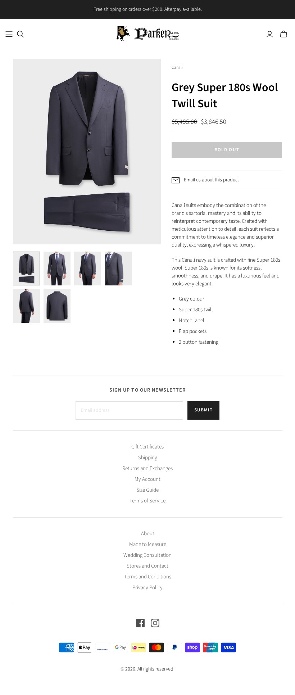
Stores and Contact (147, 566)
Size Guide (147, 490)
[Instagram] (155, 623)
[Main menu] (9, 34)
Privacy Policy (147, 587)
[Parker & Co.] (147, 33)
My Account (147, 479)
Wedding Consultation (147, 555)
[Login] (269, 34)
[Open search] (20, 34)
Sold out (227, 149)
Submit (203, 410)
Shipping (147, 457)
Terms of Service (147, 501)
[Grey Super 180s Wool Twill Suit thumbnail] (26, 268)
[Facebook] (140, 623)
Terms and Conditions (147, 577)
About (147, 533)
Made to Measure (147, 544)
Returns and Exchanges (147, 468)
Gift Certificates (147, 447)
